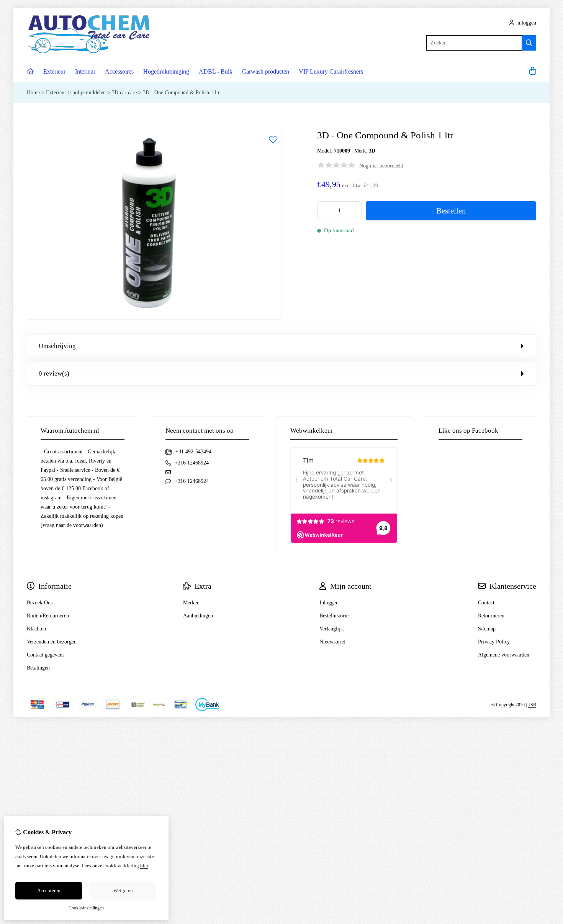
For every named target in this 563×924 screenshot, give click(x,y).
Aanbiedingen (198, 616)
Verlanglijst (331, 629)
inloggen (526, 23)
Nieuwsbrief (332, 642)
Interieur (85, 71)
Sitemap (487, 629)
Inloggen (329, 603)
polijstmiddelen (89, 92)
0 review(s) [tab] (54, 373)
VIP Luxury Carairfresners (331, 71)
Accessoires (119, 71)
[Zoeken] (529, 43)
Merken (191, 603)
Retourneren (491, 616)
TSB (532, 704)
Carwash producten (265, 71)
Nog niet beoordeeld (381, 166)
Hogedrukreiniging (166, 71)
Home (33, 92)
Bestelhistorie (334, 616)
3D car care (124, 92)
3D (372, 151)
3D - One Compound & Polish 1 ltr (181, 92)
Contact (486, 603)
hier (144, 865)
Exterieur (54, 71)
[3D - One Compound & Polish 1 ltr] (154, 318)
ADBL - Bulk (215, 71)
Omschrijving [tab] (57, 346)
